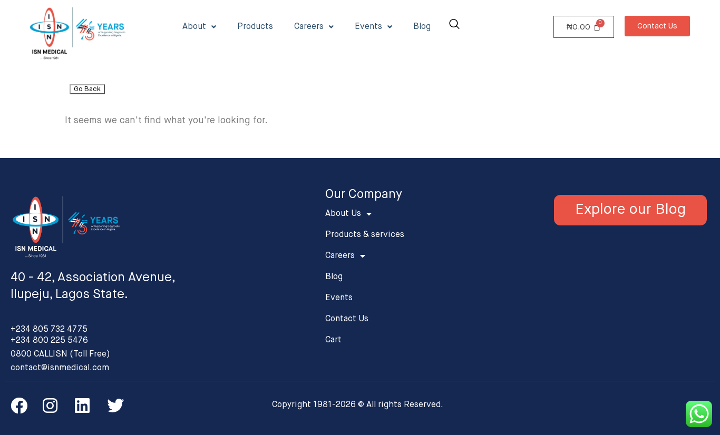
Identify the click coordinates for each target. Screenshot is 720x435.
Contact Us (346, 319)
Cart (333, 340)
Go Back (87, 89)
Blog (422, 27)
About (194, 27)
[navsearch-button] (454, 25)
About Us (343, 214)
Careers (309, 27)
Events (368, 27)
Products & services (364, 235)
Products (255, 27)
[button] (657, 26)
